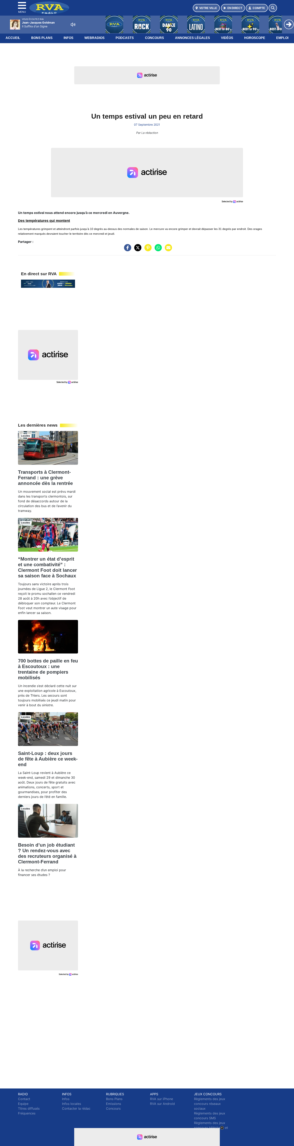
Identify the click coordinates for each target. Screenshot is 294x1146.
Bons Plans (42, 38)
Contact (24, 1099)
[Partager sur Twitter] (136, 250)
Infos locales (71, 1104)
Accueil (13, 38)
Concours (154, 38)
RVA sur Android (162, 1104)
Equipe (23, 1104)
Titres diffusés (29, 1108)
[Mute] (73, 25)
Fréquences (26, 1113)
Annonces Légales (192, 38)
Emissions (113, 1104)
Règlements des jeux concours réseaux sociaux (209, 1103)
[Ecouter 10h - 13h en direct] (48, 283)
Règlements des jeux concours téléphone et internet (211, 1127)
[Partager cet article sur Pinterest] (147, 250)
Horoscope (254, 38)
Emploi (282, 38)
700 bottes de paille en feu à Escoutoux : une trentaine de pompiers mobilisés (48, 669)
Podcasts (125, 38)
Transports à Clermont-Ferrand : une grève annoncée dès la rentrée (45, 477)
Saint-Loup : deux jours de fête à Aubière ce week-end (48, 759)
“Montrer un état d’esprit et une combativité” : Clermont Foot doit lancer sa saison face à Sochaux (47, 567)
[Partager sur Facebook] (126, 250)
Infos (68, 38)
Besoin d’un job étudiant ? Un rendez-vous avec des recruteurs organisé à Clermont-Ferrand (47, 853)
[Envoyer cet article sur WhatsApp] (157, 250)
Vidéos (227, 38)
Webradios (94, 38)
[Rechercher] (273, 8)
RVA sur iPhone (161, 1099)
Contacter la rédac (76, 1108)
